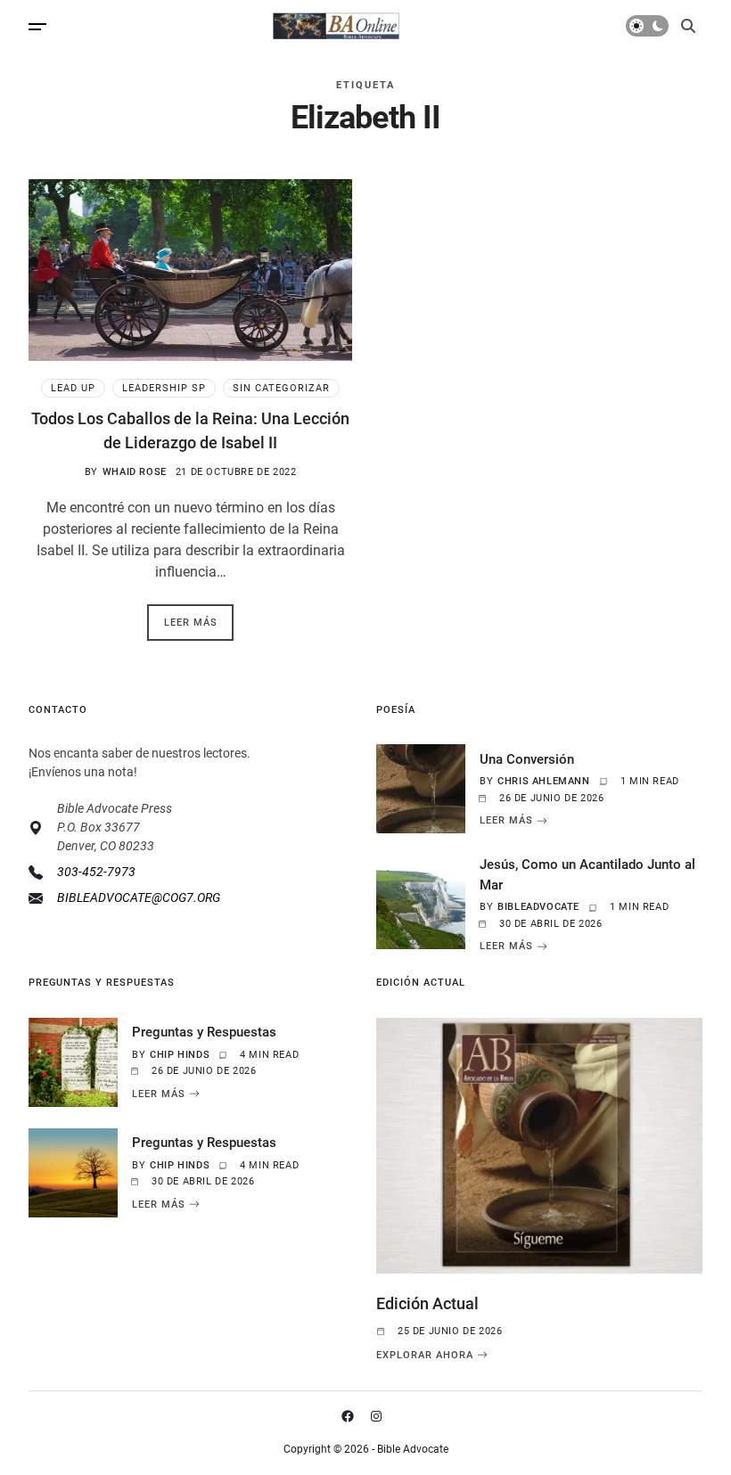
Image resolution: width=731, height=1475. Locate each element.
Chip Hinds (179, 1055)
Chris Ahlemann (543, 781)
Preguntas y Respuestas (204, 1032)
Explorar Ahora (424, 1354)
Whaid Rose (135, 472)
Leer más (191, 622)
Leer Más (506, 820)
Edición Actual (427, 1303)
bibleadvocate (538, 907)
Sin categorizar (281, 388)
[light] (647, 26)
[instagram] (379, 1416)
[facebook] (351, 1416)
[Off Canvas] (37, 26)
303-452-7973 (96, 872)
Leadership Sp (164, 388)
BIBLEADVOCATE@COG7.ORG (138, 897)
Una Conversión (527, 759)
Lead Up (73, 388)
